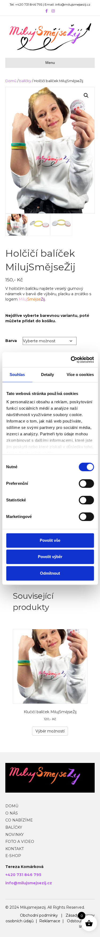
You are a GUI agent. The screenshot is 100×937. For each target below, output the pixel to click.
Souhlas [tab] (17, 374)
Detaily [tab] (47, 374)
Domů (11, 81)
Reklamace (49, 921)
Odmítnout (50, 573)
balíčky (25, 81)
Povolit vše (50, 540)
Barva (11, 340)
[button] (86, 95)
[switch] (86, 483)
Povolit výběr (50, 556)
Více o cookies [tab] (80, 374)
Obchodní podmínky (39, 915)
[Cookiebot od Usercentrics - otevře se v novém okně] (71, 359)
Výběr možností (50, 731)
